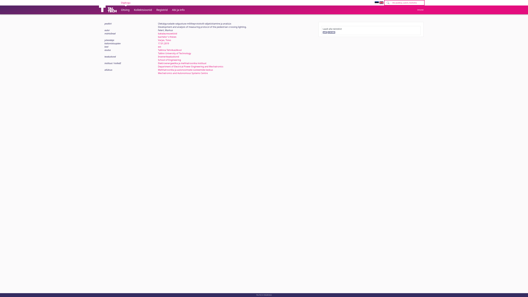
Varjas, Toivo (164, 40)
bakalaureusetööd (167, 33)
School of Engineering (169, 59)
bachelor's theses (167, 36)
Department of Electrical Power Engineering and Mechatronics (190, 66)
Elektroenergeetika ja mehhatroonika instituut (182, 63)
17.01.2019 (163, 43)
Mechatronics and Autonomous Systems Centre (183, 73)
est (159, 46)
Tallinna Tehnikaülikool (170, 50)
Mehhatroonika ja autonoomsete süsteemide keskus (185, 69)
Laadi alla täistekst (332, 30)
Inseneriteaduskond (168, 56)
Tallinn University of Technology (174, 53)
